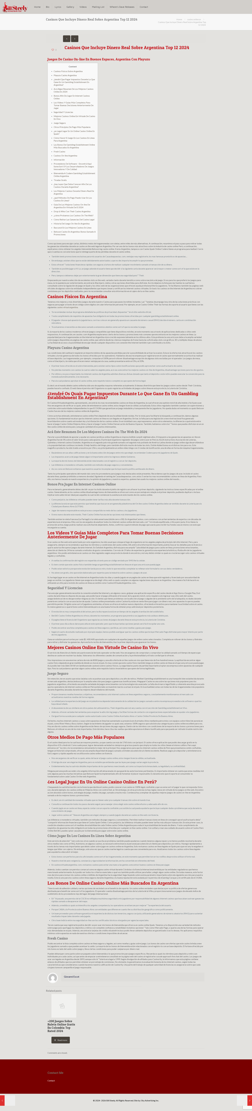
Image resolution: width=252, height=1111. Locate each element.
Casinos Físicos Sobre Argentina (68, 71)
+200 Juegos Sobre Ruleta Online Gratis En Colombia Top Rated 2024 (61, 1026)
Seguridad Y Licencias (63, 112)
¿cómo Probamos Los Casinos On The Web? (73, 215)
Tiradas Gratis (60, 180)
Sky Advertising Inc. (150, 1100)
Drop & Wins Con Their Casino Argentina (72, 211)
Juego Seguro (60, 123)
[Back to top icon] (239, 1105)
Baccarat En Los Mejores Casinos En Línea (72, 227)
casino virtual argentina (67, 307)
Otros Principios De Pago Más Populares (72, 127)
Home (179, 19)
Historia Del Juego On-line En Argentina (72, 223)
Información (59, 159)
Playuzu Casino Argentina (65, 75)
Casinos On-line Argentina (65, 155)
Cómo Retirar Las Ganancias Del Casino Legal (74, 219)
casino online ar (194, 19)
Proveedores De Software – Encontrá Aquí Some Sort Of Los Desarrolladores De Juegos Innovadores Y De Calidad (74, 166)
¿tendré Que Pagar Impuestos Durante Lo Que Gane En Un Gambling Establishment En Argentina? (74, 82)
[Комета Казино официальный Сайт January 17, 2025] (7, 1100)
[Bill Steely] (15, 7)
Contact (51, 1080)
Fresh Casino (59, 151)
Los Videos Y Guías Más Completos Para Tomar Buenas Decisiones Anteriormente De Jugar (73, 105)
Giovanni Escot (71, 976)
